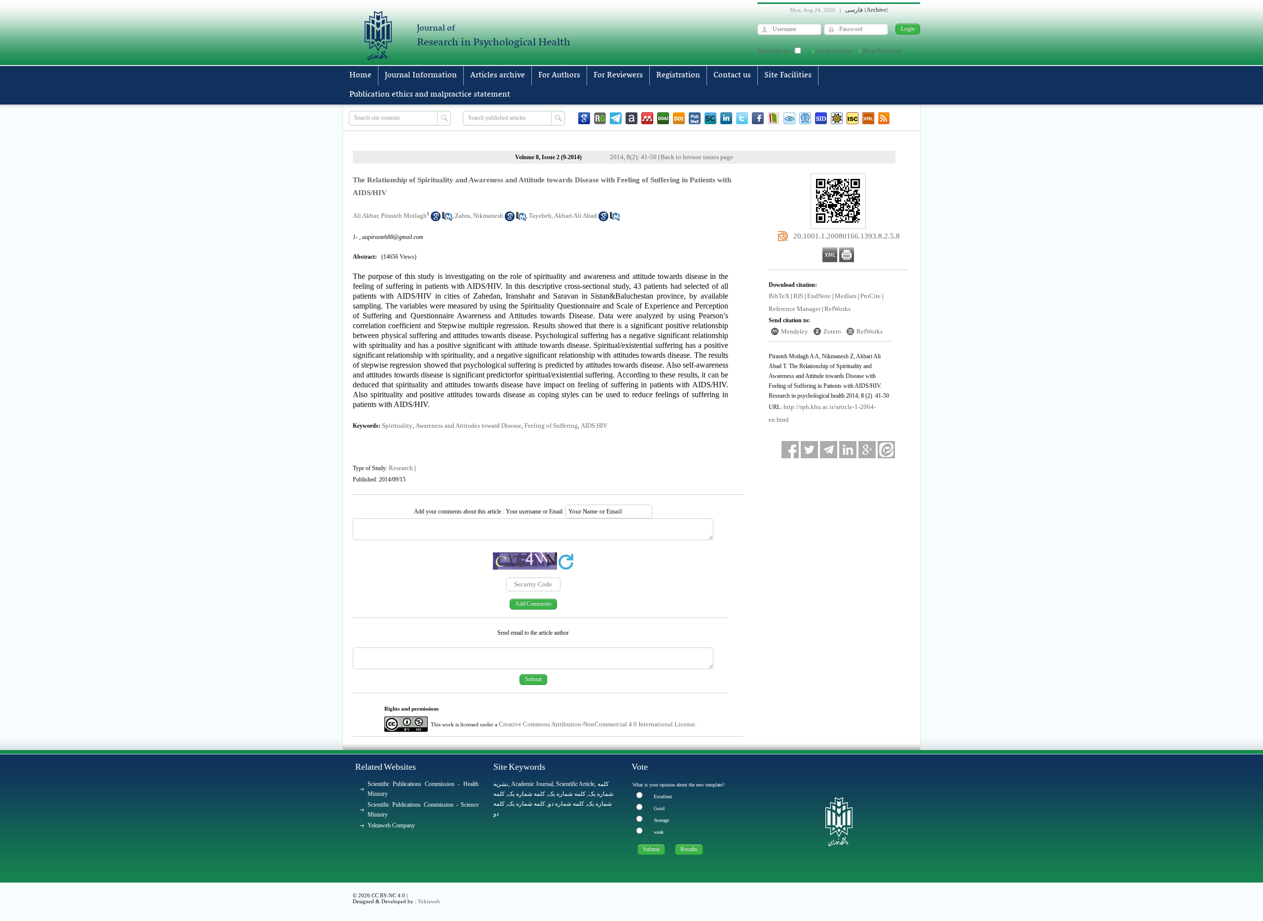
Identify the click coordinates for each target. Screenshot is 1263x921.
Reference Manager (794, 308)
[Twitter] (742, 118)
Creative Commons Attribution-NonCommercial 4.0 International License (597, 724)
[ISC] (852, 118)
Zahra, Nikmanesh (479, 215)
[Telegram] (616, 118)
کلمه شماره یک (526, 793)
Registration (678, 75)
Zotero (832, 331)
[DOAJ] (663, 118)
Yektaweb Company (391, 825)
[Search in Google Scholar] (436, 219)
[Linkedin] (726, 118)
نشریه (500, 784)
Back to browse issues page (697, 157)
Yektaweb (429, 901)
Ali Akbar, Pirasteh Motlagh (390, 215)
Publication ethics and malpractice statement (429, 95)
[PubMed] (695, 118)
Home (360, 75)
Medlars (845, 296)
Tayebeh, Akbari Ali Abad (563, 215)
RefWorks (837, 308)
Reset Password (881, 50)
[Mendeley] (647, 118)
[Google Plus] (867, 449)
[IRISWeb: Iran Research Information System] (789, 118)
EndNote (819, 296)
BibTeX (779, 296)
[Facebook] (758, 118)
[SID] (821, 118)
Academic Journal (532, 784)
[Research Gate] (600, 118)
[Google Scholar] (584, 118)
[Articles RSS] (884, 118)
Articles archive (497, 75)
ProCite (870, 296)
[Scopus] (710, 118)
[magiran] (774, 118)
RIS (798, 296)
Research (401, 468)
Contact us (732, 75)
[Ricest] (837, 118)
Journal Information (421, 75)
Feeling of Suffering (551, 425)
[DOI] (679, 118)
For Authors (559, 75)
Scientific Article (575, 784)
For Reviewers (618, 75)
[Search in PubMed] (447, 219)
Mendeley (794, 331)
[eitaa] (886, 449)
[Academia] (631, 118)
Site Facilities (788, 75)
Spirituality (397, 425)
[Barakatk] (805, 118)
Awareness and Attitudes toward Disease (468, 425)
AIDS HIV (594, 425)
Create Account (834, 50)
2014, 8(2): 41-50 (633, 157)
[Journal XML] (868, 118)
